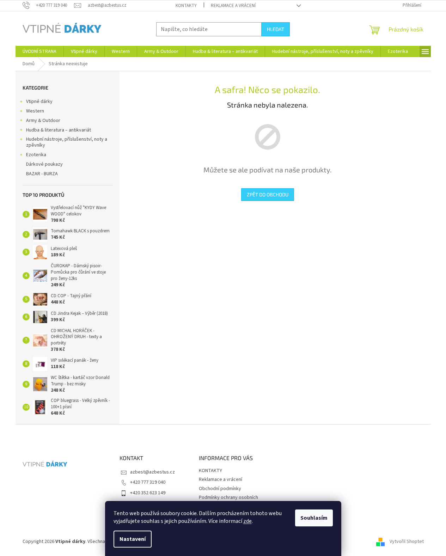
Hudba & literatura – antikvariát (58, 130)
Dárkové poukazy (44, 164)
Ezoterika (36, 154)
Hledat (275, 29)
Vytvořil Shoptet (407, 541)
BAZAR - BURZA (42, 173)
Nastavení (133, 539)
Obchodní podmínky (220, 488)
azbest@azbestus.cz (152, 472)
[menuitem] (39, 51)
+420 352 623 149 (147, 492)
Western (35, 111)
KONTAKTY (186, 5)
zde (247, 521)
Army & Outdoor (43, 120)
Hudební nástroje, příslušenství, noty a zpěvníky (66, 142)
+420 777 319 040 (147, 482)
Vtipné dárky (39, 101)
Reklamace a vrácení (233, 5)
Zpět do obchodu (267, 194)
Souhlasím (314, 518)
